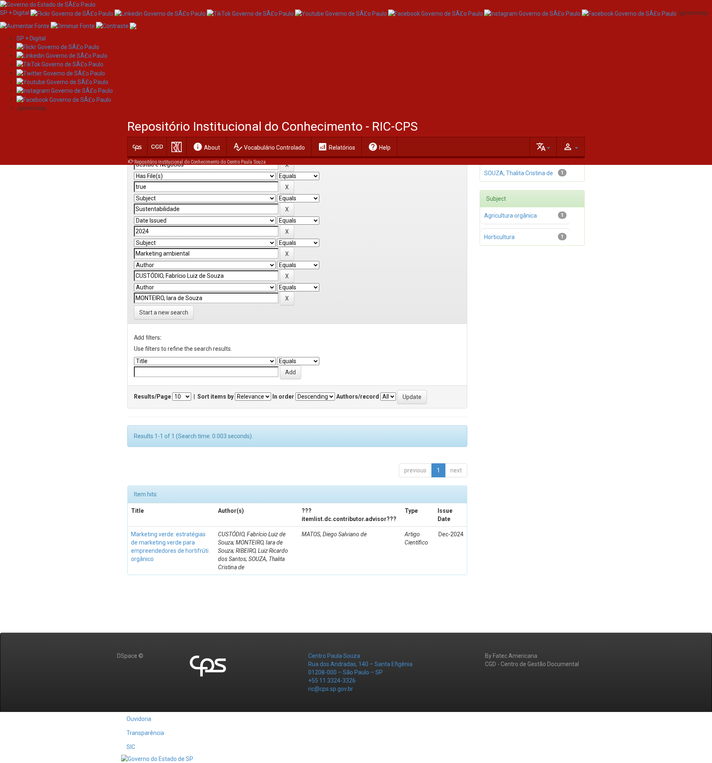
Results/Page (152, 396)
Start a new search (163, 312)
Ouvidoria (138, 719)
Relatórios (336, 147)
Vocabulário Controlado (269, 147)
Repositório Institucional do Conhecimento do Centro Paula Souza (200, 162)
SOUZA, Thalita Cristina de (518, 173)
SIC (130, 747)
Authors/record (357, 396)
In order (283, 396)
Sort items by (215, 396)
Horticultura (499, 237)
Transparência (145, 733)
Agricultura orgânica (510, 215)
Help (379, 147)
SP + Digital (14, 12)
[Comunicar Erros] (133, 25)
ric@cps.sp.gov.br (330, 689)
